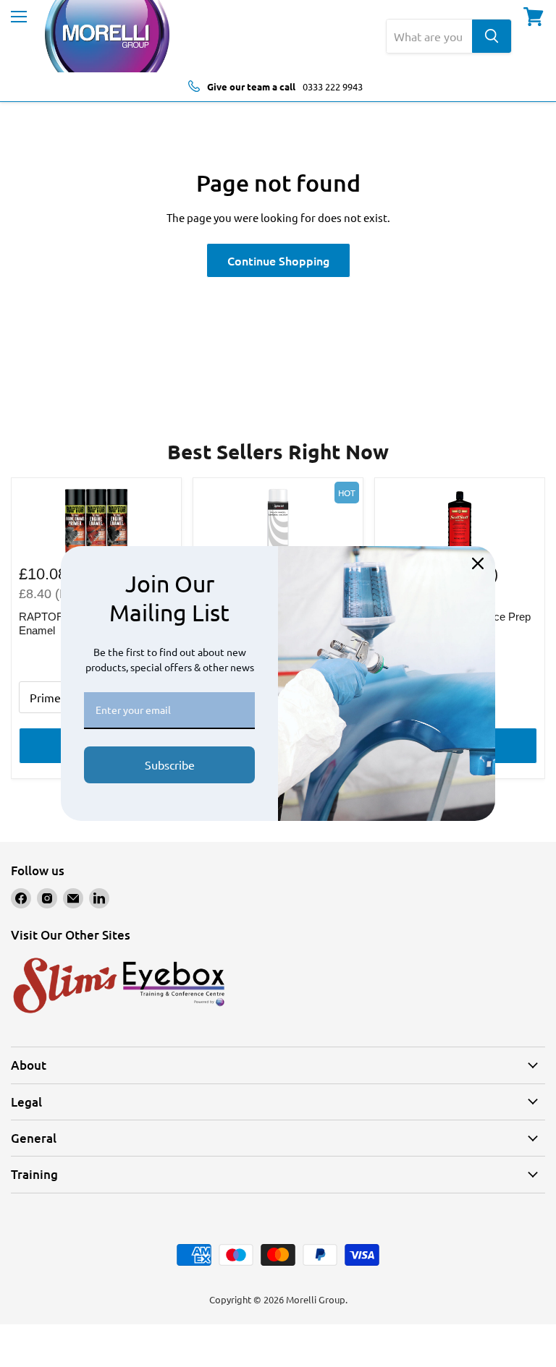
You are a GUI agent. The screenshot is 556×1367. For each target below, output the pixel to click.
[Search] (491, 36)
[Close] (477, 563)
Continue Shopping (278, 260)
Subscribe (170, 764)
